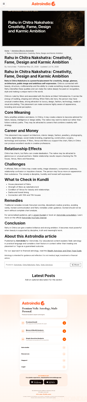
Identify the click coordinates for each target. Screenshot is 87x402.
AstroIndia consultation (66, 215)
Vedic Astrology (47, 265)
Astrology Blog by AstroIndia (23, 51)
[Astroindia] (43, 3)
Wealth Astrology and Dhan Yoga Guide (64, 251)
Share (76, 265)
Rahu (38, 265)
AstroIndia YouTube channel (34, 218)
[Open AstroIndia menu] (3, 3)
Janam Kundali (39, 215)
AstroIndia (18, 265)
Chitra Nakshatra (29, 265)
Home (7, 51)
